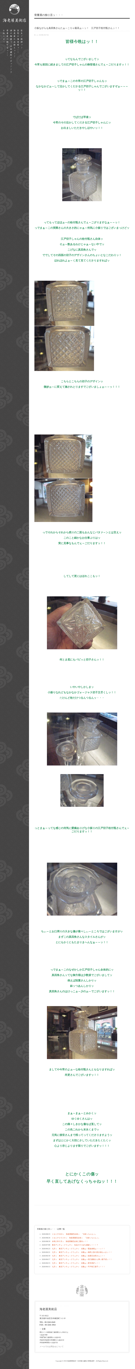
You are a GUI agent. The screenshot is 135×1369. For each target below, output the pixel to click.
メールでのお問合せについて (52, 1347)
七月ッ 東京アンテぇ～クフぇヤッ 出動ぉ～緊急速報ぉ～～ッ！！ (77, 1249)
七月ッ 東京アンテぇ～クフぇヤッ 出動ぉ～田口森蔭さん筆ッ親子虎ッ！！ (81, 1259)
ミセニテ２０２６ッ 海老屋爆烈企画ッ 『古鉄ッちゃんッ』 (75, 1238)
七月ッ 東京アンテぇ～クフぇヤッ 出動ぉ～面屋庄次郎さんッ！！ (77, 1256)
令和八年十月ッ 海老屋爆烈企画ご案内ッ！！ (69, 1241)
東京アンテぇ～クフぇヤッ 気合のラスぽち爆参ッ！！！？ (74, 1245)
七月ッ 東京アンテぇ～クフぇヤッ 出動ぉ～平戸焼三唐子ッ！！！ (77, 1267)
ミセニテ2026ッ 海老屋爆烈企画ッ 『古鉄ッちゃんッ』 (73, 1234)
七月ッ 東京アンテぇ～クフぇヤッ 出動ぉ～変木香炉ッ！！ (75, 1263)
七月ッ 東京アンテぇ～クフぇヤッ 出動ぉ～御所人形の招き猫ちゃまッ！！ (81, 1252)
